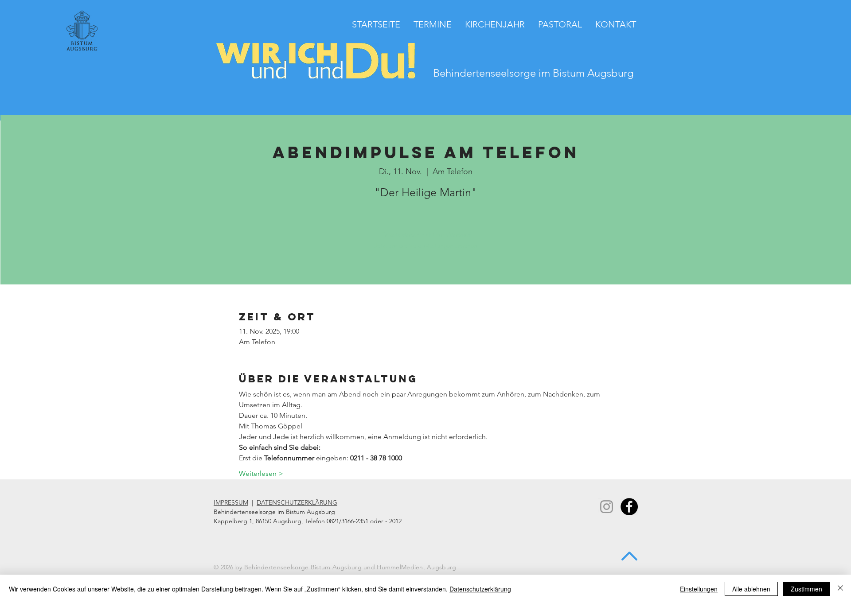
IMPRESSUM (231, 502)
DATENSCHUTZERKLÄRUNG (297, 502)
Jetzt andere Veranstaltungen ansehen (426, 245)
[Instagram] (606, 506)
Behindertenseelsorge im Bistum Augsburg (533, 72)
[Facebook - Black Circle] (629, 506)
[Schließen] (840, 589)
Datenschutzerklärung (480, 588)
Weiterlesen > (261, 473)
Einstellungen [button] (699, 588)
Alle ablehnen (751, 588)
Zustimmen (806, 588)
